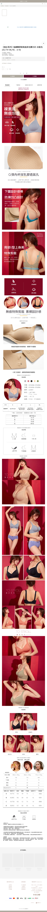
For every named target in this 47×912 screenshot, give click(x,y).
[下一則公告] (45, 1)
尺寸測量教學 (23, 884)
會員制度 (10, 886)
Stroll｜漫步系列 (13, 5)
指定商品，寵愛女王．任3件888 (9, 59)
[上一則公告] (1, 1)
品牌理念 (10, 884)
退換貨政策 (23, 887)
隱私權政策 (23, 889)
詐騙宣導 (23, 886)
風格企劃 (6, 5)
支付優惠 (10, 889)
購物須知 (10, 887)
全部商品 (2, 5)
